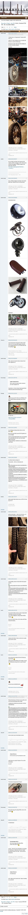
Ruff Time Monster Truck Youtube (14, 743)
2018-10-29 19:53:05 (12, 178)
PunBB (1, 911)
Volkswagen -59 (15, 147)
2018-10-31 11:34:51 (12, 427)
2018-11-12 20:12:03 (12, 732)
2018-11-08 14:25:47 (12, 496)
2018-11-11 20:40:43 (12, 654)
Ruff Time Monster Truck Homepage (15, 744)
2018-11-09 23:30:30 (12, 635)
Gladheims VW (11, 155)
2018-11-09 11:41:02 (12, 579)
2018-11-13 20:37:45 (12, 837)
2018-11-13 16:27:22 (12, 807)
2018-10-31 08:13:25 (12, 340)
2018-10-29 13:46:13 (12, 33)
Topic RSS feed (23, 31)
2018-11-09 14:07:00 (12, 610)
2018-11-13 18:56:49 (12, 820)
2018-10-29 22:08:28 (12, 197)
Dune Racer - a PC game (13, 150)
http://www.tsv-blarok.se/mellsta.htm (15, 687)
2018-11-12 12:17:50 (12, 696)
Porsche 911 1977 (11, 505)
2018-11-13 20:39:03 (12, 868)
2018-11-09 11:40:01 (12, 511)
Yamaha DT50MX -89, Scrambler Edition (17, 148)
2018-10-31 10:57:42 (12, 377)
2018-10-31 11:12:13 (12, 393)
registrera (13, 29)
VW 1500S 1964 (11, 504)
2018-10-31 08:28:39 (12, 358)
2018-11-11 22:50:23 (12, 679)
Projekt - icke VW (10, 23)
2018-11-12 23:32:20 (12, 750)
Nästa (15, 27)
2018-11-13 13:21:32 (12, 779)
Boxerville (4, 17)
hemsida (2, 509)
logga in (7, 29)
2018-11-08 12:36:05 (12, 457)
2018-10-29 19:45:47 (12, 159)
